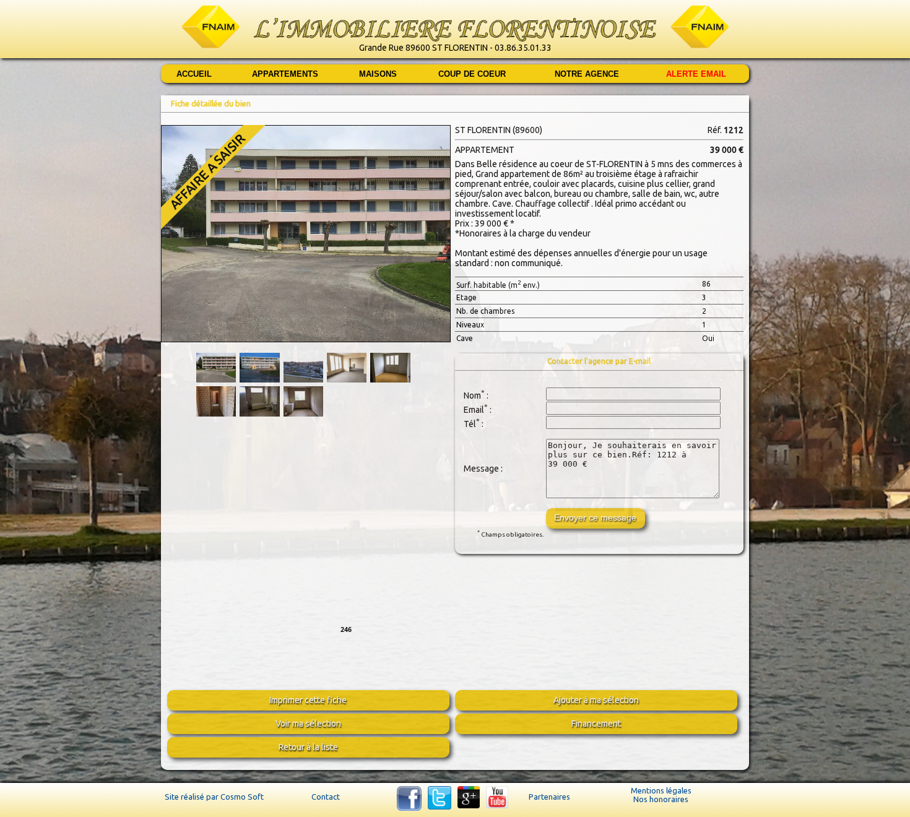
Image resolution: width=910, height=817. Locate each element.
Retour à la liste (308, 747)
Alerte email (696, 74)
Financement (596, 723)
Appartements (285, 74)
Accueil (194, 74)
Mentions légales (661, 790)
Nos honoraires (660, 799)
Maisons (378, 74)
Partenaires (549, 796)
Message (481, 468)
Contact (325, 796)
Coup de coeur (472, 74)
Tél (470, 423)
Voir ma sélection (308, 723)
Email (474, 409)
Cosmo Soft (242, 796)
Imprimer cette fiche (308, 700)
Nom (472, 395)
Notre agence (587, 74)
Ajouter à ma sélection (596, 700)
